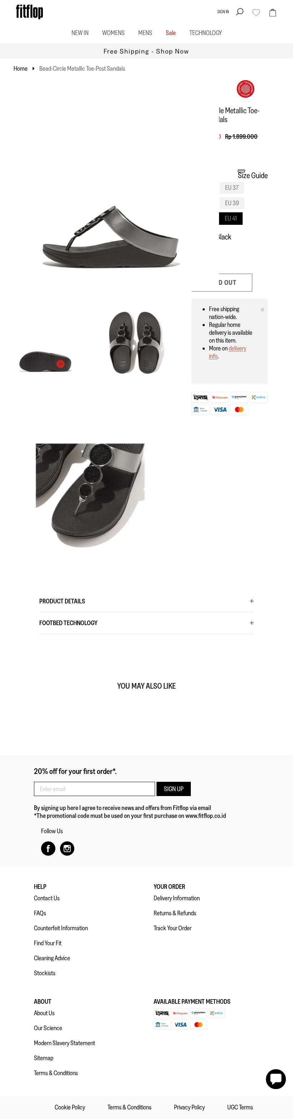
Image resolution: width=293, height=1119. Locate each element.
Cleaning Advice (52, 958)
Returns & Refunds (175, 913)
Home (21, 68)
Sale (171, 33)
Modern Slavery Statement (64, 1043)
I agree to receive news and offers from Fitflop (134, 808)
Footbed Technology (68, 623)
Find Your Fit (47, 943)
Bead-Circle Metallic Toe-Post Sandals (82, 68)
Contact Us (47, 898)
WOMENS (113, 33)
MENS (145, 33)
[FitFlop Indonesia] (29, 12)
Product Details (62, 601)
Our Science (48, 1028)
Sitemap (43, 1058)
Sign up (173, 789)
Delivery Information (177, 898)
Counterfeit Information (61, 928)
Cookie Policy (70, 1107)
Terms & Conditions (56, 1073)
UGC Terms (240, 1107)
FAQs (40, 913)
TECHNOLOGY (205, 33)
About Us (44, 1013)
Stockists (44, 973)
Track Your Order (173, 928)
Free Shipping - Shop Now (146, 51)
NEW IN (80, 33)
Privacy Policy (189, 1107)
